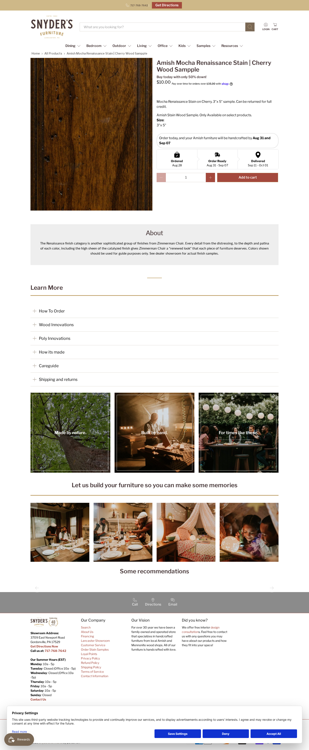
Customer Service (93, 645)
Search (86, 627)
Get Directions (166, 5)
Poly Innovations (54, 338)
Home (36, 53)
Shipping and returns (58, 379)
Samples (203, 46)
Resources (229, 46)
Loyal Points (89, 654)
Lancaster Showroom (95, 640)
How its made (52, 352)
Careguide (49, 365)
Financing (87, 636)
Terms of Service (92, 671)
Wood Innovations (56, 324)
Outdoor (119, 46)
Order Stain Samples (95, 649)
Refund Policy (90, 663)
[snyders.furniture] (52, 27)
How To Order (52, 311)
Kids (182, 46)
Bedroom (94, 46)
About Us (87, 632)
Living (142, 46)
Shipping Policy (91, 667)
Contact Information (94, 676)
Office (163, 46)
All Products (53, 53)
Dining (70, 46)
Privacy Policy (90, 658)
